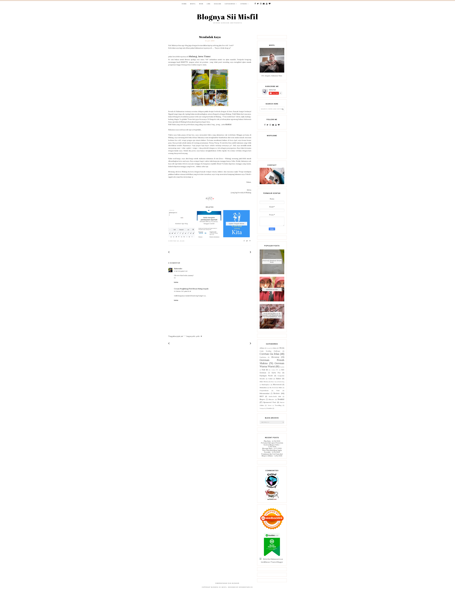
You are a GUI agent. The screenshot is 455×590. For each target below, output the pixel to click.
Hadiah (282, 367)
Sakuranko (178, 269)
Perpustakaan (264, 390)
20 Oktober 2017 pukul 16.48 (182, 291)
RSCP (262, 396)
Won (201, 4)
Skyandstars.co (246, 587)
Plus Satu (267, 441)
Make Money (264, 382)
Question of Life (272, 289)
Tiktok (269, 405)
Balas (176, 282)
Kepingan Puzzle (266, 376)
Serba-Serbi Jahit (275, 396)
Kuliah (270, 379)
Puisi (278, 390)
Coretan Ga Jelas (176, 241)
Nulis (280, 387)
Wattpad (262, 408)
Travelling (278, 405)
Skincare (271, 399)
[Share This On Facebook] (244, 241)
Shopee (262, 399)
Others (243, 4)
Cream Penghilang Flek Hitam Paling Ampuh (191, 289)
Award (269, 348)
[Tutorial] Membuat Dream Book (272, 261)
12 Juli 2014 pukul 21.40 (180, 271)
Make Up (273, 382)
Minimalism (263, 387)
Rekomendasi (264, 393)
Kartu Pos (276, 373)
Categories (230, 4)
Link (208, 4)
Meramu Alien (267, 448)
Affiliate (262, 348)
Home (184, 4)
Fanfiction (263, 357)
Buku (274, 348)
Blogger (235, 583)
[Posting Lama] (250, 252)
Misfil (193, 4)
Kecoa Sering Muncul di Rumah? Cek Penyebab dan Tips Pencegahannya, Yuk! (271, 315)
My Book (273, 387)
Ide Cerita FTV (273, 370)
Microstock (277, 385)
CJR (280, 348)
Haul (263, 370)
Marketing (281, 382)
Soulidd (217, 4)
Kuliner (278, 379)
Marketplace (266, 384)
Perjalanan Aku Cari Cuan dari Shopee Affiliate (272, 455)
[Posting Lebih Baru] (169, 252)
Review (276, 393)
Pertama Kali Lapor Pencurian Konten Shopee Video (272, 444)
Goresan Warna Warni (272, 365)
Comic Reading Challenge (270, 351)
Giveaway (275, 357)
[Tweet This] (247, 241)
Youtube (269, 408)
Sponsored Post (269, 402)
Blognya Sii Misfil (227, 16)
